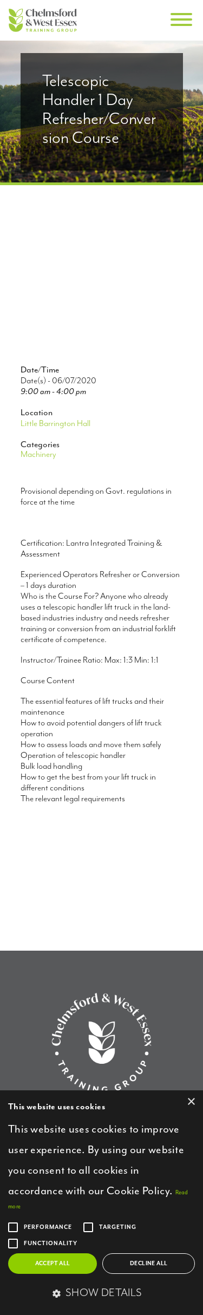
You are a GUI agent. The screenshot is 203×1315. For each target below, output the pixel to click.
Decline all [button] (148, 1263)
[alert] (101, 1202)
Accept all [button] (52, 1263)
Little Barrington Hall (55, 424)
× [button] (191, 1102)
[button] (101, 1294)
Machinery (38, 455)
